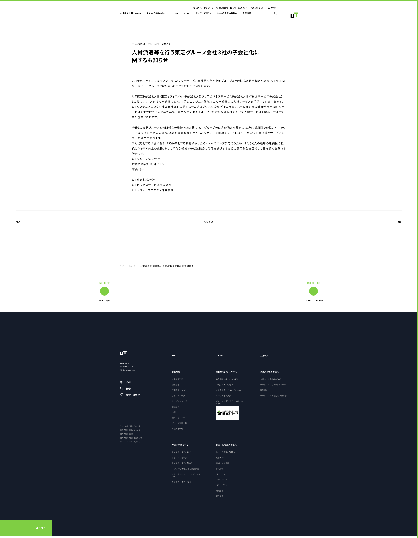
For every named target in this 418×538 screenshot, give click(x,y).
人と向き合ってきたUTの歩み (228, 392)
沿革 (174, 414)
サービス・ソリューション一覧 (273, 386)
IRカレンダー (221, 481)
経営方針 (219, 459)
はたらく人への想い (224, 386)
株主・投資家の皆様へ (225, 454)
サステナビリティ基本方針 (183, 465)
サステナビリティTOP (181, 454)
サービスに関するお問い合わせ (273, 397)
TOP (122, 267)
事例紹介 (264, 392)
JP (272, 8)
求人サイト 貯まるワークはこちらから (229, 404)
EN (275, 8)
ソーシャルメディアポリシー (131, 443)
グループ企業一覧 (179, 425)
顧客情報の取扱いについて (130, 431)
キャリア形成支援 (223, 397)
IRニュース (220, 476)
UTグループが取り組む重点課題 (185, 470)
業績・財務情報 (222, 465)
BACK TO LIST (209, 223)
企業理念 (175, 386)
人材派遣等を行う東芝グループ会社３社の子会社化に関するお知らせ (167, 267)
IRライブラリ (221, 487)
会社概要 (175, 408)
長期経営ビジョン (179, 392)
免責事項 (219, 492)
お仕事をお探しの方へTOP (227, 381)
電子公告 (219, 498)
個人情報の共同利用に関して (131, 439)
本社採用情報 (177, 430)
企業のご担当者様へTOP (270, 381)
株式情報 (219, 470)
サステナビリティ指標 (181, 483)
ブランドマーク (178, 397)
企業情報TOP (177, 381)
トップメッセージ (179, 403)
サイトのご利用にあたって (130, 427)
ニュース (132, 267)
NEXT (400, 223)
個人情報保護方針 (127, 435)
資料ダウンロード (179, 419)
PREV (18, 223)
